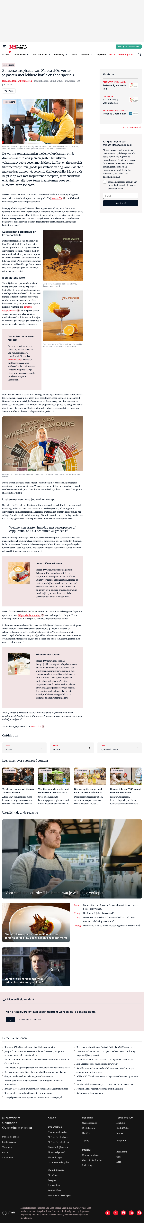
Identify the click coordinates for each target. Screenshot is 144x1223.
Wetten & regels (55, 1157)
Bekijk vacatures (130, 127)
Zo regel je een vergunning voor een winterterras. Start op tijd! (33, 1097)
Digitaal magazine (10, 1137)
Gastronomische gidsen (59, 1162)
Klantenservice (9, 1142)
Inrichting (87, 1165)
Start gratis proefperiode (129, 46)
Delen (11, 91)
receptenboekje (15, 359)
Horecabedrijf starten (58, 1147)
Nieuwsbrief (11, 1118)
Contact (6, 1152)
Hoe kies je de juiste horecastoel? (98, 913)
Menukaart (53, 1175)
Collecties (9, 1123)
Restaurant (121, 1152)
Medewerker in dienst (58, 1137)
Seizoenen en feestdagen (59, 1195)
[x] (115, 1212)
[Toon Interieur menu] (91, 54)
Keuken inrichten (90, 1155)
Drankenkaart (54, 1185)
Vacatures (7, 1147)
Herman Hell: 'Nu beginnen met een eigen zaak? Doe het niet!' (111, 925)
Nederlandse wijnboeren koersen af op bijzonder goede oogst (104, 1059)
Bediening (87, 1117)
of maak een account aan (30, 1019)
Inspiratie (121, 1140)
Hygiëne (86, 1133)
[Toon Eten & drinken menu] (49, 54)
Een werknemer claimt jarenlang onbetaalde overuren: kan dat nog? (35, 1072)
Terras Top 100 (124, 1117)
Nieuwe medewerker (57, 1132)
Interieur (86, 1149)
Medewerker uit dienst (58, 1142)
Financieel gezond (56, 1152)
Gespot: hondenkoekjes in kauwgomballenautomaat (28, 1076)
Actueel (52, 1117)
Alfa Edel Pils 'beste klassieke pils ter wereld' (97, 1064)
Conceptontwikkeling (92, 1160)
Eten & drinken (56, 1170)
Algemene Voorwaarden (43, 1214)
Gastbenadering (89, 1123)
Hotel (118, 1162)
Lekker (119, 1133)
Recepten (52, 1180)
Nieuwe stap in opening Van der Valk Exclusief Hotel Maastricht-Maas (37, 1067)
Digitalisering (88, 1128)
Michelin (120, 1123)
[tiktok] (139, 1212)
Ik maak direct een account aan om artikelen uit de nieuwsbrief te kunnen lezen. (122, 185)
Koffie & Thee (54, 1190)
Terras (85, 1140)
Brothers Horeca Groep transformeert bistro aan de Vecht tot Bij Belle (36, 1089)
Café (118, 1157)
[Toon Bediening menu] (66, 54)
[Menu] (4, 46)
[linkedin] (123, 1212)
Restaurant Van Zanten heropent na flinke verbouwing (29, 1047)
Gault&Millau (122, 1128)
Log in (10, 1019)
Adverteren (7, 1157)
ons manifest (75, 1208)
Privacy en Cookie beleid (68, 1214)
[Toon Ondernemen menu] (28, 54)
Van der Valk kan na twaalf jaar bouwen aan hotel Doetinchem (105, 1084)
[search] (139, 54)
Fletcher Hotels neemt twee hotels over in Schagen (99, 1089)
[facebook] (107, 1212)
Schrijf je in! (121, 203)
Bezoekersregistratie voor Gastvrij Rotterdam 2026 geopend (104, 1047)
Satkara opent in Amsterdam (90, 1093)
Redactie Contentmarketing (17, 80)
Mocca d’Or (56, 198)
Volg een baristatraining (29, 615)
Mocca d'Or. (35, 726)
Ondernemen (55, 1126)
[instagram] (131, 1212)
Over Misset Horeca (17, 1128)
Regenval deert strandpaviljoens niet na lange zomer (28, 1093)
